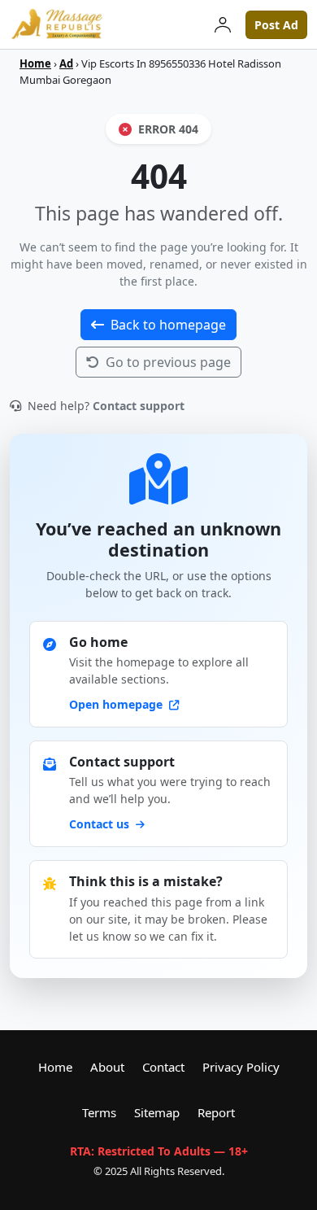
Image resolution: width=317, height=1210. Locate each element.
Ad (66, 63)
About (107, 1067)
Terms (99, 1112)
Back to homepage (168, 325)
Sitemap (157, 1112)
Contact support (139, 405)
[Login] (222, 24)
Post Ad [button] (276, 25)
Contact (163, 1067)
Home (35, 63)
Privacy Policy (241, 1067)
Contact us (100, 824)
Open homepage (117, 704)
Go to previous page (168, 362)
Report (216, 1112)
